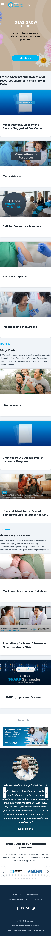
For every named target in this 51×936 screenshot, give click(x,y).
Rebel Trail (40, 930)
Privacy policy (18, 925)
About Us (17, 894)
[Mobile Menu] (2, 5)
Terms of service (32, 925)
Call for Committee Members (22, 226)
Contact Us (37, 899)
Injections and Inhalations (20, 327)
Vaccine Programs (15, 277)
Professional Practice (18, 899)
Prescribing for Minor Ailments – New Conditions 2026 (24, 645)
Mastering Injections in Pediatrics (25, 591)
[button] (5, 792)
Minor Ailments (13, 176)
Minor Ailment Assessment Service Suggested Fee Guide (22, 126)
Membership (32, 894)
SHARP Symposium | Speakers (23, 697)
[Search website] (29, 6)
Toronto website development (20, 930)
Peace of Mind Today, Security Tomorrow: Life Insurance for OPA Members (25, 512)
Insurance (5, 344)
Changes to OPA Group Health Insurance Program (23, 459)
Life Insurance (12, 405)
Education (5, 529)
